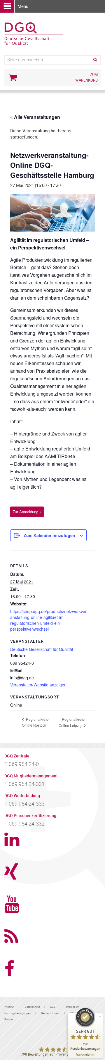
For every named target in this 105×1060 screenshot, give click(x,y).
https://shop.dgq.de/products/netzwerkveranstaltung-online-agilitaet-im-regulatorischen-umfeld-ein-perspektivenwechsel (48, 620)
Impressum (72, 1007)
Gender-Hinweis (50, 1013)
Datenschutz (32, 1007)
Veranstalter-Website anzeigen (38, 685)
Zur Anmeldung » (27, 511)
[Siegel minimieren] (100, 1016)
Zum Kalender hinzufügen (49, 535)
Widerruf (9, 1007)
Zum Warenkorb (86, 77)
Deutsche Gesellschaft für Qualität (41, 649)
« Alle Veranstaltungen (35, 117)
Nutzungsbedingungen (17, 1013)
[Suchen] (94, 60)
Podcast (9, 1019)
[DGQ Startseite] (33, 33)
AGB (52, 1007)
